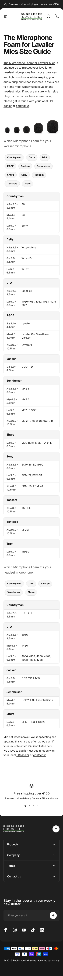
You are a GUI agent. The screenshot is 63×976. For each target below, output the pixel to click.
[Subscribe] (53, 915)
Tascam (39, 174)
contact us (22, 105)
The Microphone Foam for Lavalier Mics (29, 63)
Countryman (14, 157)
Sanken (25, 166)
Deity (32, 157)
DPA (44, 157)
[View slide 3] (33, 806)
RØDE (10, 166)
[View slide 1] (25, 806)
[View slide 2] (29, 806)
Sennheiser (43, 166)
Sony (24, 174)
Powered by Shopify (48, 960)
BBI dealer (22, 755)
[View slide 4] (38, 806)
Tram (27, 183)
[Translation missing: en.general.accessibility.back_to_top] (55, 828)
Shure (10, 174)
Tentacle (12, 183)
